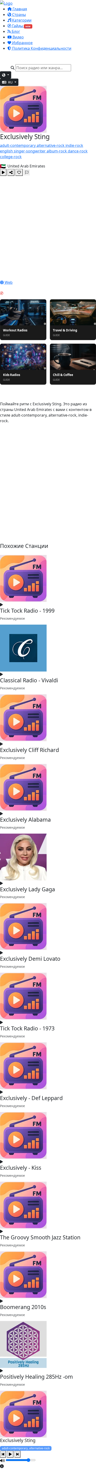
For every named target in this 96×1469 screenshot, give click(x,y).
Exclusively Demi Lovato (30, 958)
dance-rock (78, 151)
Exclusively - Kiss (20, 1167)
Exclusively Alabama (25, 819)
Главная (19, 8)
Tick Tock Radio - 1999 (27, 610)
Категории (21, 20)
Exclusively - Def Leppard (31, 1098)
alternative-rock (51, 145)
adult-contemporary (18, 145)
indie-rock (74, 145)
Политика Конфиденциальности (41, 48)
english (7, 151)
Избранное (22, 42)
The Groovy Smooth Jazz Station (40, 1237)
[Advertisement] (48, 226)
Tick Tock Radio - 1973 (27, 1028)
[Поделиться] (10, 172)
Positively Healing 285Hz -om (36, 1376)
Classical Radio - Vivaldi (29, 680)
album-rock (57, 151)
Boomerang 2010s (23, 1307)
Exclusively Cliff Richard (29, 750)
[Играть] (3, 172)
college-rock (11, 156)
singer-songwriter (30, 151)
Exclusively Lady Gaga (27, 889)
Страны (18, 14)
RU (10, 82)
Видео (18, 37)
